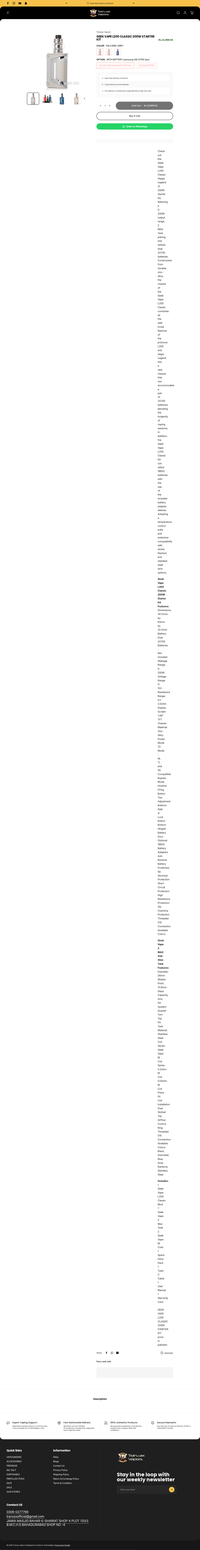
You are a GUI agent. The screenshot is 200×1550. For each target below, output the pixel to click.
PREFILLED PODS (15, 1478)
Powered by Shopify (62, 1545)
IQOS (9, 1483)
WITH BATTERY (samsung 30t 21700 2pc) (115, 65)
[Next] (133, 3)
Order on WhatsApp (136, 126)
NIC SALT (11, 1470)
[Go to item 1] (47, 99)
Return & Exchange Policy (66, 1478)
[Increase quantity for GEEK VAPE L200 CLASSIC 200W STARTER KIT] (110, 106)
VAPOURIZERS (14, 1457)
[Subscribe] (171, 1489)
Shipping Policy (61, 1474)
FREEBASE (12, 1465)
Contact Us (58, 1465)
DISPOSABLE (13, 1474)
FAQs (55, 1457)
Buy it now (134, 116)
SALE (9, 1487)
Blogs (56, 1461)
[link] (48, 1523)
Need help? (168, 1353)
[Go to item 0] (33, 99)
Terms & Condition (62, 1483)
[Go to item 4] (76, 99)
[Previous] (67, 3)
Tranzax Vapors (103, 32)
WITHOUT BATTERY (147, 65)
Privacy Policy (60, 1470)
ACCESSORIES (14, 1461)
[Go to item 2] (62, 99)
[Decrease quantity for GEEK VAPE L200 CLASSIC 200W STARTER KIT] (100, 106)
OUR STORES (13, 1491)
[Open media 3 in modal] (57, 60)
